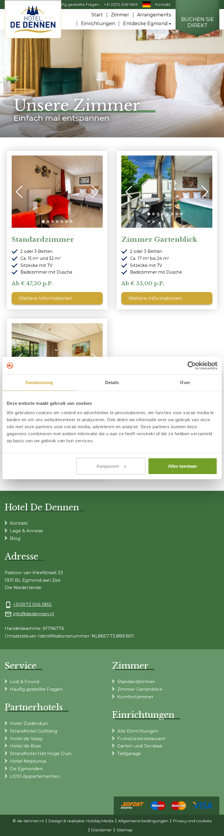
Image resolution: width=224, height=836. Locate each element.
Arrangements (154, 15)
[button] (43, 221)
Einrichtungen (98, 23)
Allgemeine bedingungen (143, 820)
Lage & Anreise (26, 530)
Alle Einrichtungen (137, 731)
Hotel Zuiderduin (29, 723)
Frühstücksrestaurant (141, 738)
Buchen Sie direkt (197, 22)
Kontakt (163, 4)
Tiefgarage (129, 753)
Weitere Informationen (45, 298)
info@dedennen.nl (33, 613)
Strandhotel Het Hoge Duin (40, 753)
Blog (15, 538)
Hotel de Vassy (26, 738)
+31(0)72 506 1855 (32, 604)
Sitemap (124, 830)
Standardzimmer (43, 239)
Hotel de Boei (25, 746)
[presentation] (22, 191)
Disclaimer (101, 830)
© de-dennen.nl (28, 820)
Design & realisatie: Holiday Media (80, 820)
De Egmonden (26, 768)
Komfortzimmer (135, 696)
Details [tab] (112, 382)
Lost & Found (24, 681)
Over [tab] (185, 382)
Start (97, 15)
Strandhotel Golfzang (33, 731)
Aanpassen (107, 465)
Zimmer (120, 15)
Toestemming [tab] (39, 382)
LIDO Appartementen (35, 776)
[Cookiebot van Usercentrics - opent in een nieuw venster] (191, 365)
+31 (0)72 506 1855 (121, 4)
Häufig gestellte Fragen (76, 4)
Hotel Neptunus (28, 761)
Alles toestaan (182, 465)
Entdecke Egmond (145, 23)
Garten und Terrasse (139, 746)
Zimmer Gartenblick (159, 239)
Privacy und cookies (192, 820)
